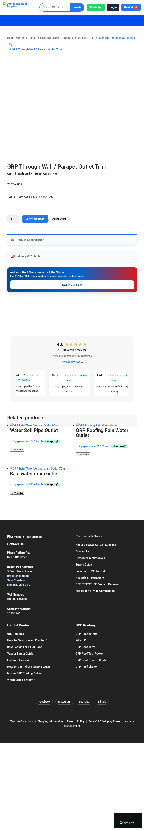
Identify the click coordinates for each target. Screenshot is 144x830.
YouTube (84, 701)
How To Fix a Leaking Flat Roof (26, 640)
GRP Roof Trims (86, 647)
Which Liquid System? (20, 680)
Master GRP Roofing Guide (24, 673)
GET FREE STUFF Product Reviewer (97, 584)
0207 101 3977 (17, 557)
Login (113, 7)
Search (77, 7)
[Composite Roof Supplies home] (20, 7)
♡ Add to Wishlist (59, 218)
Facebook (44, 701)
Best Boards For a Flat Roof (24, 647)
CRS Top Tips (15, 634)
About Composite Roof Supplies (96, 545)
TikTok (102, 701)
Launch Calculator (72, 284)
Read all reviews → (72, 361)
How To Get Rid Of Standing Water (28, 666)
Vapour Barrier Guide (20, 653)
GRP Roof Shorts (86, 666)
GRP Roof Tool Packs (89, 653)
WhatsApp (95, 7)
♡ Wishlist (17, 449)
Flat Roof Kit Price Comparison (95, 591)
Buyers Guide (84, 564)
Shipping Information (50, 721)
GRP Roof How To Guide (91, 660)
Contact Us (83, 551)
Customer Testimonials (90, 558)
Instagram (64, 701)
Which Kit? (82, 640)
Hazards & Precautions (90, 577)
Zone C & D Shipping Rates (104, 721)
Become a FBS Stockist (90, 571)
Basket (130, 7)
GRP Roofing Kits (86, 634)
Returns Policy (75, 721)
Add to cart (35, 219)
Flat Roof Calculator (19, 660)
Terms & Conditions (21, 721)
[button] (11, 44)
